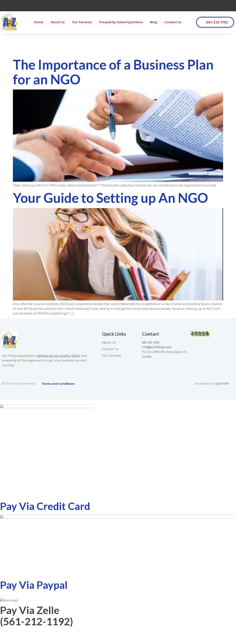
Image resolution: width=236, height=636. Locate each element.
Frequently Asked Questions (121, 22)
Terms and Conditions (58, 383)
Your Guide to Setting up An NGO (110, 198)
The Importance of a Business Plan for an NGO (113, 71)
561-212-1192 (150, 342)
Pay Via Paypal (33, 585)
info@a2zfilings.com (156, 347)
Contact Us (172, 22)
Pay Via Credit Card (45, 506)
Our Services (82, 22)
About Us (58, 22)
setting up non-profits (53, 356)
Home (38, 22)
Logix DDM (221, 383)
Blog (153, 22)
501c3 (75, 356)
